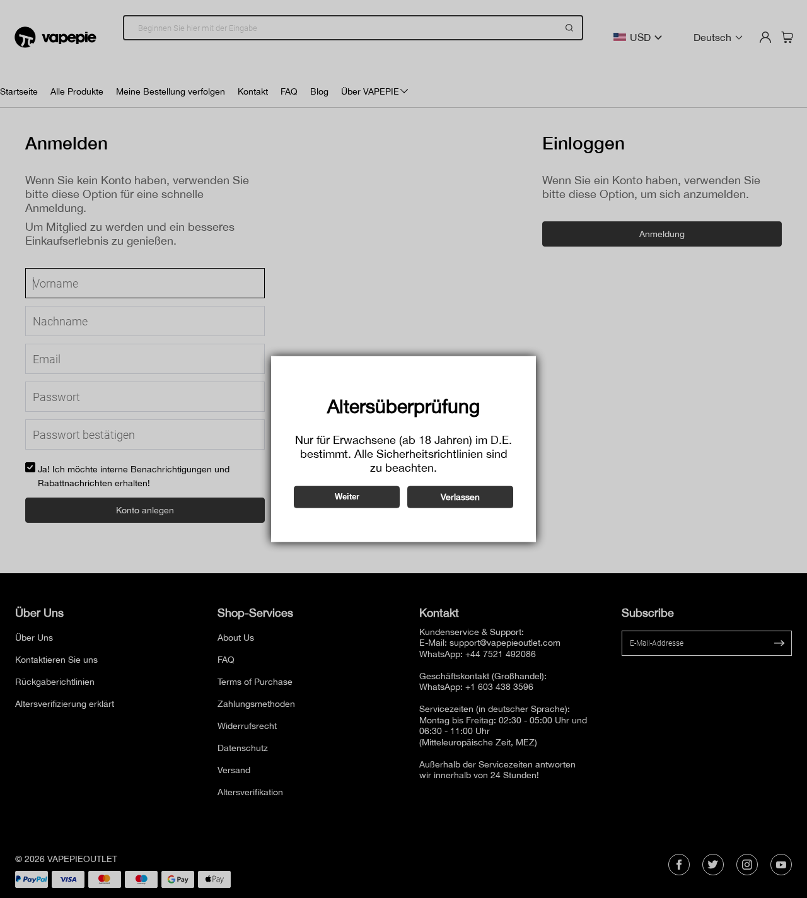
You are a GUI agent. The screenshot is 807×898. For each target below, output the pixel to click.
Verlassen (460, 496)
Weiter (347, 496)
